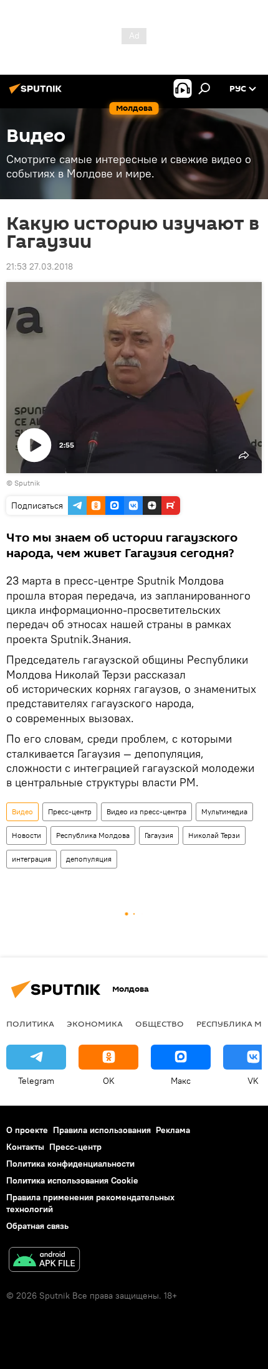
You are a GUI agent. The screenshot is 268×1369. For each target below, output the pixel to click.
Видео (22, 811)
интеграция (31, 858)
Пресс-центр (70, 811)
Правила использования (102, 1130)
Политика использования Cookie (72, 1180)
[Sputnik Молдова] (37, 93)
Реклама (173, 1130)
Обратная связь (37, 1225)
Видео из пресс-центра (146, 811)
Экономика (95, 1023)
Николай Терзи (214, 835)
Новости (26, 835)
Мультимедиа (224, 811)
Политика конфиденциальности (70, 1163)
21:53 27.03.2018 (39, 266)
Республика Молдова (93, 835)
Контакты (25, 1146)
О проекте (27, 1130)
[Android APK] (44, 1261)
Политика (30, 1023)
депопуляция (89, 858)
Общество (159, 1023)
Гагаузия (159, 835)
